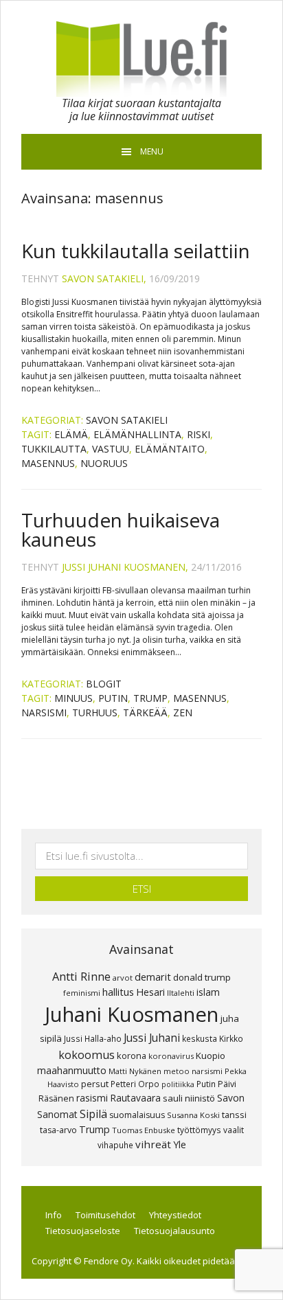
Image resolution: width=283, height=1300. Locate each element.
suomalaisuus (137, 1115)
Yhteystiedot (175, 1215)
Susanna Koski (193, 1115)
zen (182, 712)
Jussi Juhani (152, 1037)
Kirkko (231, 1038)
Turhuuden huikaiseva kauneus (120, 529)
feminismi (81, 993)
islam (208, 992)
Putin (113, 698)
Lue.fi (141, 59)
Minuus (73, 698)
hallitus (118, 992)
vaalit (233, 1129)
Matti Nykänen (135, 1071)
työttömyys (199, 1129)
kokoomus (86, 1054)
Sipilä (93, 1113)
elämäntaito (170, 448)
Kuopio (210, 1055)
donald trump (202, 977)
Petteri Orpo (135, 1083)
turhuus (94, 712)
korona (131, 1055)
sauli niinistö (189, 1098)
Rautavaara (135, 1097)
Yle (179, 1144)
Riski (198, 434)
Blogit (104, 683)
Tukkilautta (54, 448)
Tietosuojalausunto (174, 1230)
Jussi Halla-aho (93, 1038)
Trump (150, 698)
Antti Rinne (81, 976)
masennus (48, 463)
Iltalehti (180, 993)
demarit (153, 976)
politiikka (177, 1084)
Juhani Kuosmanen (131, 1014)
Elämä (71, 434)
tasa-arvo (58, 1130)
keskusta (199, 1038)
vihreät (153, 1144)
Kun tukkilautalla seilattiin (135, 251)
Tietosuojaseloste (82, 1230)
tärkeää (145, 712)
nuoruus (104, 463)
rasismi (92, 1097)
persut (95, 1083)
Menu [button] (151, 151)
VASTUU (110, 448)
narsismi (44, 712)
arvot (123, 977)
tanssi (234, 1114)
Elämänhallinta (137, 434)
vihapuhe (115, 1144)
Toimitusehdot (105, 1215)
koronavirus (171, 1056)
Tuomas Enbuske (143, 1130)
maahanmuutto (71, 1070)
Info (53, 1215)
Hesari (150, 992)
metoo (176, 1071)
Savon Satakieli (127, 419)
